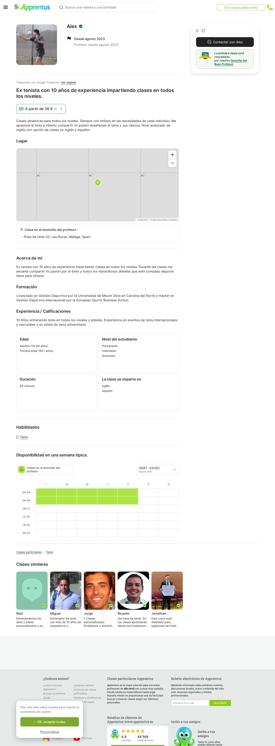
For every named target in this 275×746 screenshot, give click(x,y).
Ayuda (46, 697)
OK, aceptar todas (50, 722)
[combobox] (107, 7)
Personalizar (49, 732)
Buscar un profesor (54, 693)
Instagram (57, 738)
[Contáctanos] (270, 7)
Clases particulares (29, 552)
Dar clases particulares (240, 7)
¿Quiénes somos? (84, 685)
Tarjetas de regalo (84, 702)
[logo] (33, 7)
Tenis (24, 437)
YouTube (87, 738)
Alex (72, 26)
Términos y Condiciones (87, 697)
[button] (203, 30)
